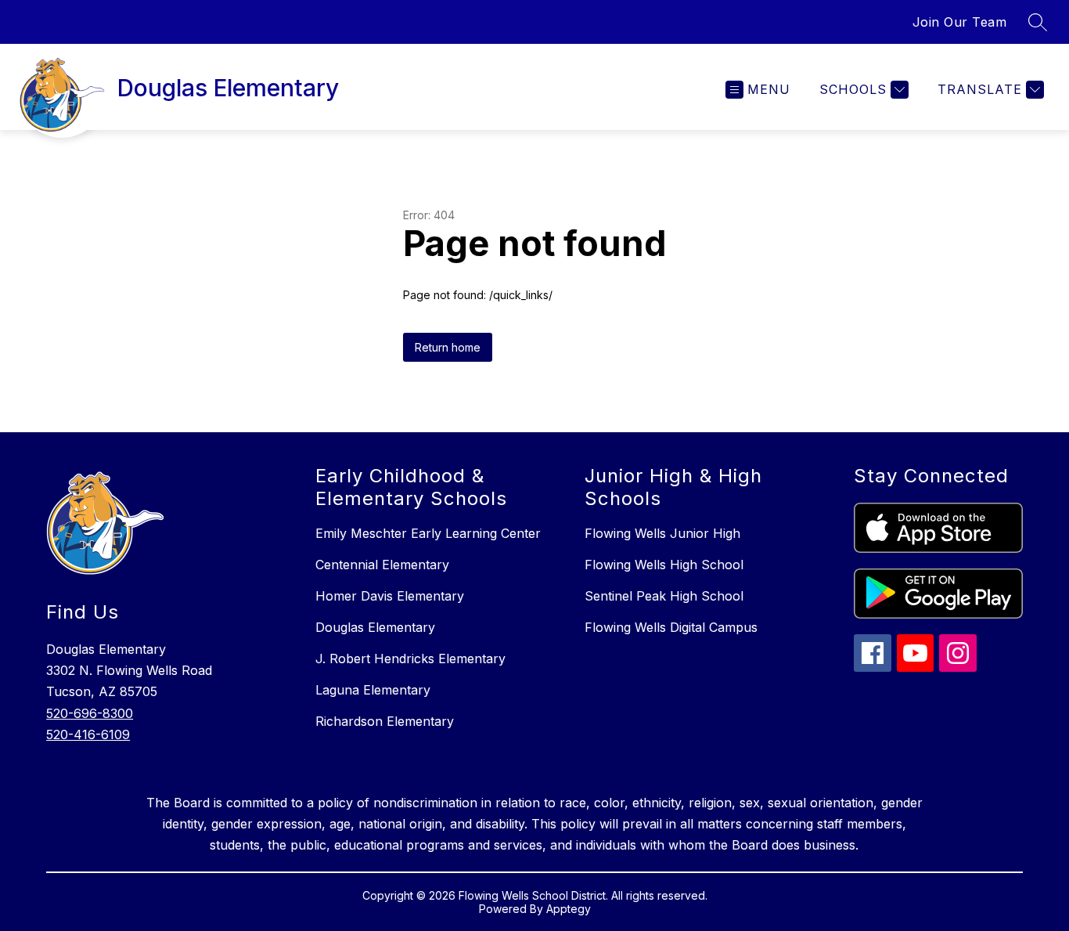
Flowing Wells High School (664, 564)
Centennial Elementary (382, 564)
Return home (448, 347)
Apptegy (568, 908)
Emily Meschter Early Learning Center (428, 533)
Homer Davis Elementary (389, 596)
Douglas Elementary (375, 627)
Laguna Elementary (372, 690)
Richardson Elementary (384, 721)
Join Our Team (959, 22)
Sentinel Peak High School (664, 596)
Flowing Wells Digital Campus (671, 627)
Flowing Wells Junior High (662, 533)
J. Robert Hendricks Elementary (410, 658)
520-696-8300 (89, 713)
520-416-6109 (88, 734)
